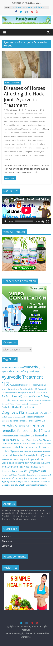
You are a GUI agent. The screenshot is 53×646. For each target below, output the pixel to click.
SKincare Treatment (14, 471)
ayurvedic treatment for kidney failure (19, 389)
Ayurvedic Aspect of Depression (21, 371)
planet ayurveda (32, 459)
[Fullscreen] (47, 221)
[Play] (5, 221)
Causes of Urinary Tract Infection (15, 404)
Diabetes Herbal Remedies (18, 407)
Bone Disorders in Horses (34, 121)
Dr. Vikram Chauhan (30, 110)
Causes (27, 396)
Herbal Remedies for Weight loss (24, 455)
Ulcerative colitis (10, 485)
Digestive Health (33, 413)
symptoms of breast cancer (39, 475)
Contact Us (7, 545)
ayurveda (34, 367)
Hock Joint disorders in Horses (23, 144)
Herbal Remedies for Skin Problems (21, 443)
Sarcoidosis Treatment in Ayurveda (23, 462)
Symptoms (37, 471)
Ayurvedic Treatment (12, 117)
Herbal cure (25, 132)
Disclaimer (7, 541)
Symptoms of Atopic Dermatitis (15, 475)
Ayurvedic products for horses (29, 113)
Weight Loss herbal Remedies (33, 485)
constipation (35, 404)
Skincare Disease (33, 466)
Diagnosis (13, 412)
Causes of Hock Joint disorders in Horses (20, 125)
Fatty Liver (46, 413)
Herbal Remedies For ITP (25, 420)
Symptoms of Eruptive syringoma (18, 478)
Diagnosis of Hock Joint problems (34, 129)
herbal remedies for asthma (13, 417)
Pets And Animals (12, 82)
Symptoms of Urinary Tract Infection (34, 482)
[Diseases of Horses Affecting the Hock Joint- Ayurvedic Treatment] (26, 52)
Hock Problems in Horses (30, 148)
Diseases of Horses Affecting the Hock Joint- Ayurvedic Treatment (24, 96)
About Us (6, 536)
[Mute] (42, 221)
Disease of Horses (11, 132)
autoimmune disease (12, 367)
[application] (26, 210)
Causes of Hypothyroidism (22, 400)
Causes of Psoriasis (42, 400)
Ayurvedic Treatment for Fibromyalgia (28, 384)
